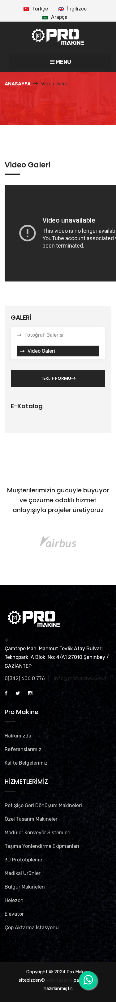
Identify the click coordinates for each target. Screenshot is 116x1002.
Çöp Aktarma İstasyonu (32, 927)
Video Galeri (41, 351)
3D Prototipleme (23, 860)
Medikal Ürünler (23, 873)
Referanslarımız (23, 749)
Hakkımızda (18, 736)
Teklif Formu (56, 378)
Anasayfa (18, 83)
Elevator (14, 914)
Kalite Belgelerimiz (26, 763)
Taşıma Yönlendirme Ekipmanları (42, 846)
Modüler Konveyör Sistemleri (38, 833)
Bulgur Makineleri (25, 887)
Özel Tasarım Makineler (31, 819)
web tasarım (59, 980)
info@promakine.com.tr (81, 678)
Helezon (14, 900)
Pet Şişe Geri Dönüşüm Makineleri (43, 805)
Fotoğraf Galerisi (43, 335)
